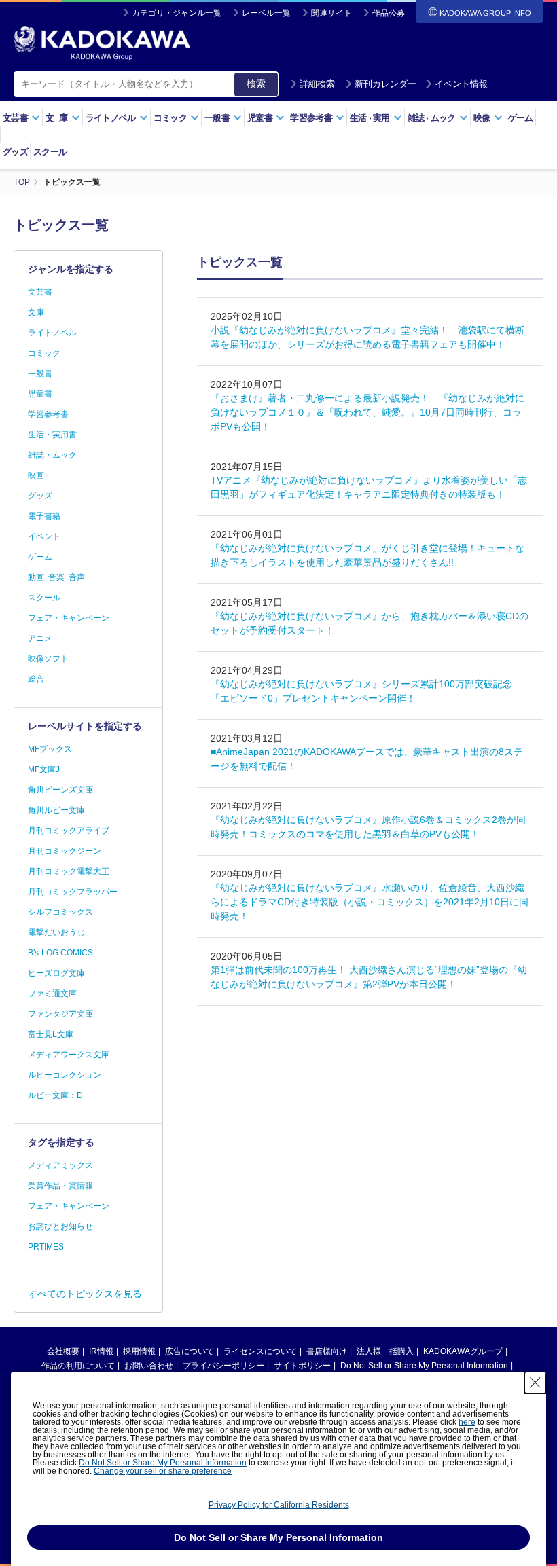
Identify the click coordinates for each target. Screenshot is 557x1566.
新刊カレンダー (385, 84)
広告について (189, 1351)
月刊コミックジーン (64, 851)
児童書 (40, 394)
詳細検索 (317, 84)
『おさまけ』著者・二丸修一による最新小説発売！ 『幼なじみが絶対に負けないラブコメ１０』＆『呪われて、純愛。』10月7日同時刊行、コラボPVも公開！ (367, 412)
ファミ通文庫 (52, 993)
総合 (36, 679)
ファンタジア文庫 (60, 1014)
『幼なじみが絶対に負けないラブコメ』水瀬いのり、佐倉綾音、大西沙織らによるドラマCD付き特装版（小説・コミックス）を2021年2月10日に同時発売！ (369, 902)
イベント (44, 536)
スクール (50, 152)
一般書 (40, 373)
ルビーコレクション (64, 1075)
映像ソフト (48, 658)
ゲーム (520, 118)
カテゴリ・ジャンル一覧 (176, 13)
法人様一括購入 (385, 1351)
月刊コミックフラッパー (73, 891)
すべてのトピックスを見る (85, 1293)
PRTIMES (46, 1247)
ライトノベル (52, 333)
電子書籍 (44, 516)
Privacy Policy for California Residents (279, 1505)
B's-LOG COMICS (60, 953)
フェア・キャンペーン (68, 618)
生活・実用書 (52, 434)
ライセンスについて (260, 1351)
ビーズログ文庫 (56, 973)
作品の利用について (78, 1365)
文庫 (36, 312)
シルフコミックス (60, 912)
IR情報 (101, 1351)
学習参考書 (48, 414)
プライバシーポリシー (223, 1365)
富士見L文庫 (50, 1034)
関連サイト (331, 13)
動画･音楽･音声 (56, 577)
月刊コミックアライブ (68, 830)
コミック (44, 353)
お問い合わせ (148, 1365)
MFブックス (50, 749)
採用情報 (139, 1351)
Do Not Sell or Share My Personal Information (424, 1366)
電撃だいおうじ (56, 932)
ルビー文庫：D (55, 1095)
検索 (256, 83)
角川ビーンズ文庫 (60, 790)
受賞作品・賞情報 (60, 1185)
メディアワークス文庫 (68, 1054)
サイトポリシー (302, 1365)
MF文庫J (44, 769)
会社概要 (63, 1351)
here (467, 1422)
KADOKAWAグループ (463, 1351)
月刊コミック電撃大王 (68, 871)
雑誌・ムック (52, 455)
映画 (36, 475)
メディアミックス (60, 1165)
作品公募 (388, 13)
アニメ (40, 638)
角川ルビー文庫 (56, 810)
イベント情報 (461, 84)
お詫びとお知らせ (60, 1226)
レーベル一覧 (266, 13)
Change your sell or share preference (163, 1471)
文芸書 (40, 292)
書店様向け (326, 1351)
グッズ (15, 152)
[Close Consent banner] (535, 1383)
